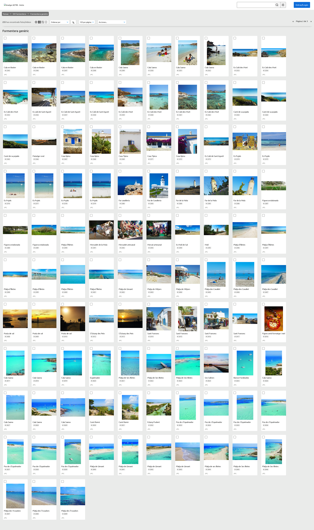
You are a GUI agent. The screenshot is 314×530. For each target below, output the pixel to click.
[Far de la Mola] (187, 185)
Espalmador (95, 377)
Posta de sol (9, 333)
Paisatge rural (38, 156)
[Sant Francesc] (158, 318)
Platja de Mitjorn (154, 289)
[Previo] (293, 21)
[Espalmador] (101, 363)
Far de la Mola (182, 200)
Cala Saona (123, 67)
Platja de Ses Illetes (127, 377)
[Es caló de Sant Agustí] (44, 97)
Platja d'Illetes (67, 244)
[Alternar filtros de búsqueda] (283, 5)
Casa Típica (123, 156)
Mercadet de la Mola (98, 244)
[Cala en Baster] (15, 52)
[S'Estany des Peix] (101, 318)
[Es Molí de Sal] (187, 230)
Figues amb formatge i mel (273, 333)
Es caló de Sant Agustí (42, 111)
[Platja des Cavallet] (216, 274)
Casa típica (65, 156)
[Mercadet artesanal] (130, 230)
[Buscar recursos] (277, 5)
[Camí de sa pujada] (245, 97)
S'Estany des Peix (97, 333)
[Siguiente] (311, 21)
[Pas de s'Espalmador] (187, 407)
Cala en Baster (10, 67)
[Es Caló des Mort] (245, 52)
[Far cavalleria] (130, 185)
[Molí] (216, 230)
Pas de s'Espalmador (184, 422)
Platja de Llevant (126, 289)
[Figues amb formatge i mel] (273, 318)
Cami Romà (95, 422)
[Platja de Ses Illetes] (130, 363)
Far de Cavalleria (154, 200)
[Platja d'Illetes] (72, 230)
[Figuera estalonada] (273, 185)
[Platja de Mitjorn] (158, 274)
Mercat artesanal (154, 244)
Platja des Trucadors (12, 510)
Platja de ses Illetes (213, 466)
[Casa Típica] (130, 141)
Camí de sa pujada (241, 111)
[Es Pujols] (245, 141)
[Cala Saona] (130, 52)
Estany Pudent (153, 422)
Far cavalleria (124, 200)
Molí (207, 244)
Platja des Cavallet (212, 289)
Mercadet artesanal (127, 244)
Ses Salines (209, 377)
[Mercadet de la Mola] (101, 230)
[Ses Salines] (216, 363)
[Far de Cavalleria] (158, 185)
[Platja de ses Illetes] (216, 451)
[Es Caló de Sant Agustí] (72, 97)
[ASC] (73, 22)
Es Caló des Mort (241, 67)
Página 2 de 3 (302, 21)
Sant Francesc (153, 333)
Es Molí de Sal (182, 244)
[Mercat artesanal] (158, 230)
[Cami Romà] (101, 407)
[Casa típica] (72, 141)
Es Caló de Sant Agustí (70, 111)
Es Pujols (237, 156)
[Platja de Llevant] (130, 274)
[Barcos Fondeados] (245, 363)
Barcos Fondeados (241, 377)
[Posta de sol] (15, 318)
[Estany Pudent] (158, 407)
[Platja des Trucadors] (15, 496)
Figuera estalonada (270, 200)
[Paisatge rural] (44, 141)
